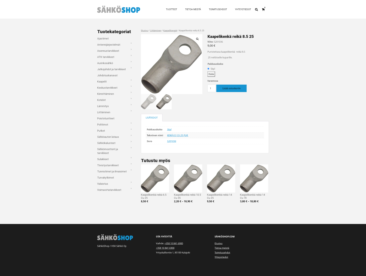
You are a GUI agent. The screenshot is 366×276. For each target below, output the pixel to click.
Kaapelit (102, 81)
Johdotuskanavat (107, 75)
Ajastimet (103, 38)
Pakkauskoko (215, 63)
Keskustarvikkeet (107, 87)
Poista (211, 74)
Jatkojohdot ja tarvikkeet (111, 69)
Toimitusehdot (218, 9)
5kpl (213, 68)
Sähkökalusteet (106, 143)
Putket (101, 130)
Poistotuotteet (105, 118)
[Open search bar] (256, 9)
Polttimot (102, 124)
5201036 (171, 141)
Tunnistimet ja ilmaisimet (112, 171)
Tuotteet (171, 9)
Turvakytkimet (105, 177)
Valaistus (102, 183)
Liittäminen (103, 112)
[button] (197, 39)
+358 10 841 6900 (174, 243)
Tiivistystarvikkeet (108, 165)
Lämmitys (103, 106)
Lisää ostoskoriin (231, 88)
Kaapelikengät (170, 30)
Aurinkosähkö (105, 63)
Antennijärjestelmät (108, 44)
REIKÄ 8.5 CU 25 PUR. (177, 135)
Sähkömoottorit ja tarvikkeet (107, 151)
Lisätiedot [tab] (152, 117)
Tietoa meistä (193, 9)
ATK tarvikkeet (105, 56)
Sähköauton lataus (108, 136)
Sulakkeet (103, 159)
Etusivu (144, 30)
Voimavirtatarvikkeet (109, 189)
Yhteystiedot (243, 9)
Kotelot (101, 99)
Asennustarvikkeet (108, 50)
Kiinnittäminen (105, 93)
